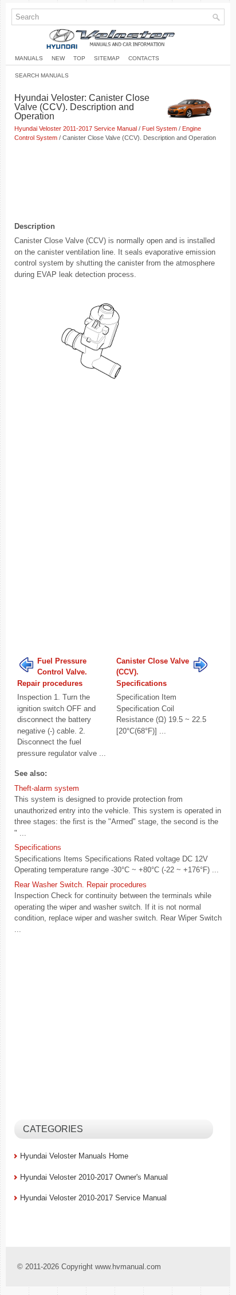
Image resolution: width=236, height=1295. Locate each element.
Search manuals (42, 75)
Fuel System (159, 128)
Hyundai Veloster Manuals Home (74, 1156)
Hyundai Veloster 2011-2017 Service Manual (75, 128)
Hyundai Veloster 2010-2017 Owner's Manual (94, 1177)
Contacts (143, 58)
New (58, 58)
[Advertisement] (118, 183)
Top (79, 58)
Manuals (29, 58)
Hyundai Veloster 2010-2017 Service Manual (93, 1197)
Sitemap (107, 58)
